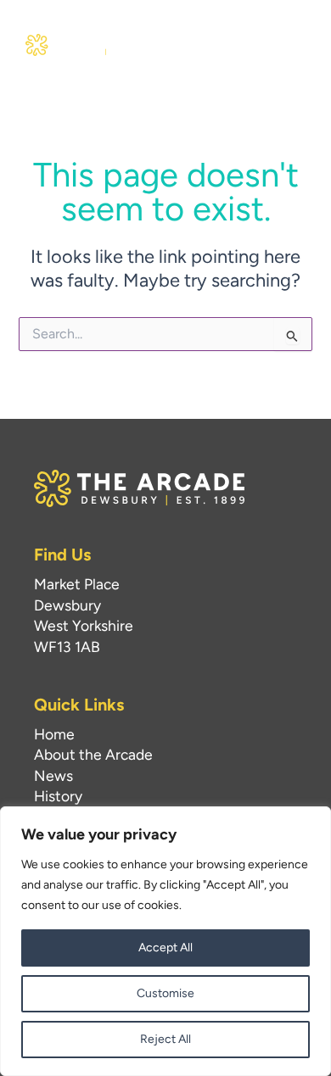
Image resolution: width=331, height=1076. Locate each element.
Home (54, 734)
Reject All (165, 1039)
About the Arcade (93, 754)
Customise (165, 993)
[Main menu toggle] (288, 45)
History (58, 796)
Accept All (165, 947)
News (53, 775)
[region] (165, 941)
